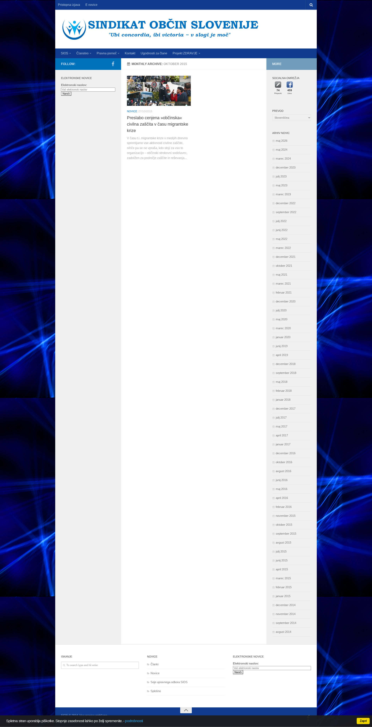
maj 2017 (281, 426)
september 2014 (286, 623)
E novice (91, 4)
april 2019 (282, 355)
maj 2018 (281, 381)
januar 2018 (283, 399)
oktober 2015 (284, 524)
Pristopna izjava (69, 4)
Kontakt (130, 53)
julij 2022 (281, 221)
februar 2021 (284, 292)
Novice (132, 111)
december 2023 (285, 167)
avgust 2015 (283, 542)
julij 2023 (281, 176)
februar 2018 (284, 390)
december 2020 (285, 301)
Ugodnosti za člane (154, 53)
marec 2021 (283, 283)
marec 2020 (283, 328)
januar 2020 (283, 337)
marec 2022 (283, 247)
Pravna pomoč (107, 53)
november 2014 (285, 614)
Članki (154, 664)
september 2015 (286, 533)
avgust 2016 (283, 471)
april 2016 (282, 497)
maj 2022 (281, 239)
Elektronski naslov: (74, 85)
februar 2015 (284, 587)
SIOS (64, 53)
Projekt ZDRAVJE (185, 53)
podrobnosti (134, 721)
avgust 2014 (283, 631)
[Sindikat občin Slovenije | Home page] (160, 29)
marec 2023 (283, 194)
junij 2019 (282, 346)
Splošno (156, 691)
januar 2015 (283, 596)
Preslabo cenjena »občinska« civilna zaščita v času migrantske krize (157, 124)
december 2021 (285, 256)
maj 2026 (281, 140)
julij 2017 (281, 417)
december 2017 (285, 408)
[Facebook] (113, 64)
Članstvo (82, 53)
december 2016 (285, 453)
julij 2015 (281, 551)
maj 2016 (281, 489)
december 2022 (285, 203)
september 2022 (286, 212)
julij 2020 (281, 310)
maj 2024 (281, 149)
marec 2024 (283, 158)
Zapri (363, 721)
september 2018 (286, 372)
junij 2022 (282, 230)
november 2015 (285, 515)
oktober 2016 (284, 462)
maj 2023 (281, 185)
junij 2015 (282, 560)
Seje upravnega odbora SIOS (169, 682)
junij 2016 (282, 480)
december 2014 (285, 605)
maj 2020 (281, 319)
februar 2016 (284, 506)
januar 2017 (283, 444)
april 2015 (282, 569)
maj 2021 (281, 274)
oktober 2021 (284, 265)
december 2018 (285, 364)
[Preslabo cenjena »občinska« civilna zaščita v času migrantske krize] (159, 91)
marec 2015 (283, 578)
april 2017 (282, 435)
